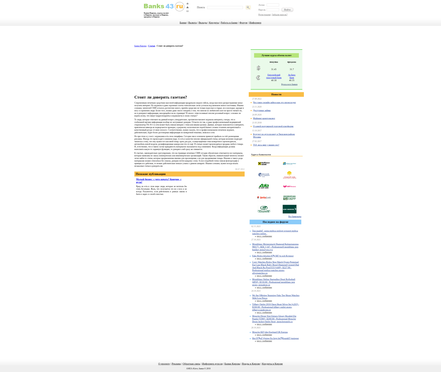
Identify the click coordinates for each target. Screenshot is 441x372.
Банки (183, 22)
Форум (243, 22)
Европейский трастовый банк (273, 76)
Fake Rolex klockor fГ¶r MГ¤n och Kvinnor (273, 255)
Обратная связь (191, 363)
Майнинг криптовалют (264, 118)
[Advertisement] (220, 37)
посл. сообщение (264, 236)
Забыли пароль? (280, 14)
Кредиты (214, 22)
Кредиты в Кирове (272, 363)
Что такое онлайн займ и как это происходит (274, 102)
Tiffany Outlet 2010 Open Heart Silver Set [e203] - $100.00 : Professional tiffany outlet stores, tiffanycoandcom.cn (275, 307)
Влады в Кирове (251, 363)
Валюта (192, 22)
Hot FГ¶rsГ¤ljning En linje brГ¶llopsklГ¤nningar (275, 338)
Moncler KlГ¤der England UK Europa (270, 332)
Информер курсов (212, 363)
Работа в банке (229, 22)
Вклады (203, 22)
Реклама (176, 363)
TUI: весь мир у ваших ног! (266, 145)
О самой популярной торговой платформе (273, 126)
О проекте (164, 363)
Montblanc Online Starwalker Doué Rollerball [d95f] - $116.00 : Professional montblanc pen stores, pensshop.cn (273, 282)
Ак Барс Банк (292, 76)
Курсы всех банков (289, 84)
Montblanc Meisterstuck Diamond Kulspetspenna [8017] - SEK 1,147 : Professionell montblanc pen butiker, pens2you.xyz (275, 247)
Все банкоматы (294, 216)
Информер (255, 22)
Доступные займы (262, 110)
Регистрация (264, 14)
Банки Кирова (140, 46)
